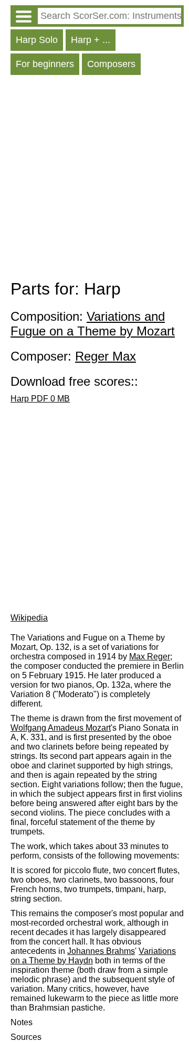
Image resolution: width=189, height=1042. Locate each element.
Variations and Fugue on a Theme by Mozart (92, 323)
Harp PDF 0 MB (40, 398)
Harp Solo (37, 40)
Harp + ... (90, 40)
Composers (111, 64)
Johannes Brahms (101, 951)
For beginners (45, 64)
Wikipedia (29, 617)
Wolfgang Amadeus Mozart (60, 727)
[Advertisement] (94, 179)
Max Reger (149, 656)
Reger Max (105, 356)
